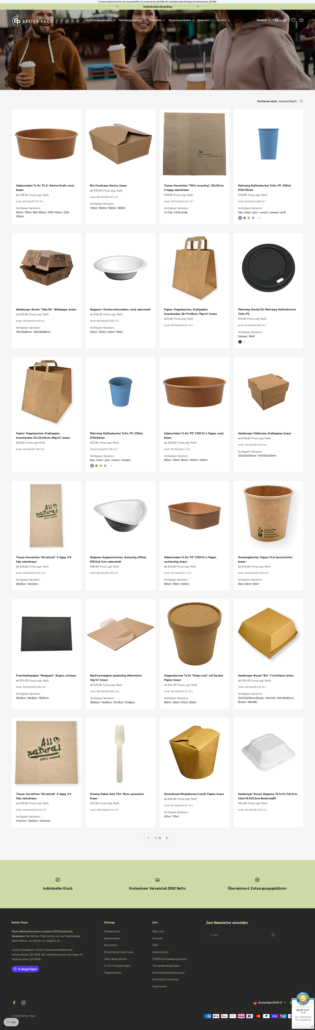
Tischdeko (155, 20)
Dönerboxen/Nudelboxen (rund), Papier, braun (194, 793)
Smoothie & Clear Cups (118, 952)
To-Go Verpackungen (98, 20)
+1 (111, 465)
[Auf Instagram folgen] (23, 1002)
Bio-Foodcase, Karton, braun (108, 185)
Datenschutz (160, 952)
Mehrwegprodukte (130, 20)
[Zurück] (117, 6)
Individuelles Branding (157, 6)
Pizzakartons (112, 931)
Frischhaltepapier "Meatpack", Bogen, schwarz (46, 675)
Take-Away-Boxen (115, 958)
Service (221, 20)
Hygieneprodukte (180, 20)
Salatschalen (112, 938)
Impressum (159, 986)
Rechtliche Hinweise (165, 979)
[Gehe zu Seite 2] (166, 837)
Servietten (111, 945)
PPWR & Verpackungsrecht (169, 958)
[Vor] (198, 6)
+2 (259, 218)
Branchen (204, 20)
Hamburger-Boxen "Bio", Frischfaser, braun (266, 675)
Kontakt (157, 938)
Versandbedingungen (166, 965)
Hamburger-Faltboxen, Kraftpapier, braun (264, 433)
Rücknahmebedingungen (168, 972)
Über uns (158, 931)
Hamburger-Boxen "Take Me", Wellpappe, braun (46, 309)
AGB (155, 945)
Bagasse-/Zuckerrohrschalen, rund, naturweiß (120, 309)
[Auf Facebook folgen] (14, 1002)
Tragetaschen (113, 972)
